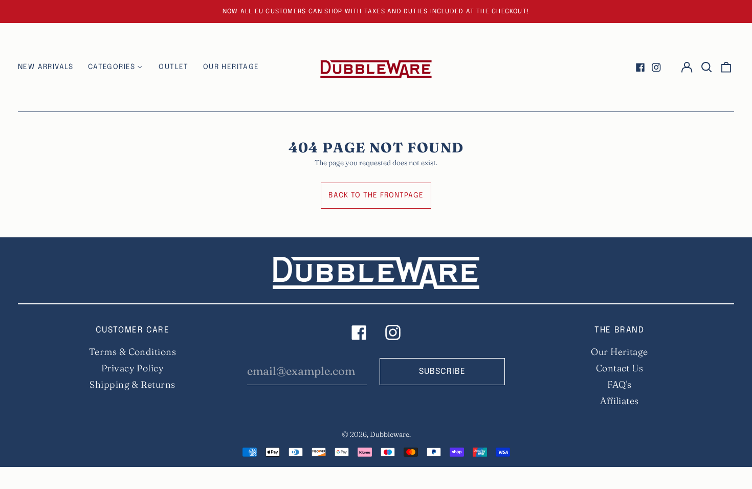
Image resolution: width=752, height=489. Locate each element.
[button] (706, 67)
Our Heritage (619, 352)
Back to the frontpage (376, 195)
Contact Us (620, 368)
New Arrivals (46, 67)
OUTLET (173, 67)
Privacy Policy (132, 368)
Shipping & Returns (132, 384)
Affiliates (619, 401)
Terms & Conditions (132, 352)
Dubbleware (389, 434)
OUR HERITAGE (231, 67)
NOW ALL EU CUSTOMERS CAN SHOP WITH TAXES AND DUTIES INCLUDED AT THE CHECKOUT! (376, 11)
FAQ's (619, 384)
